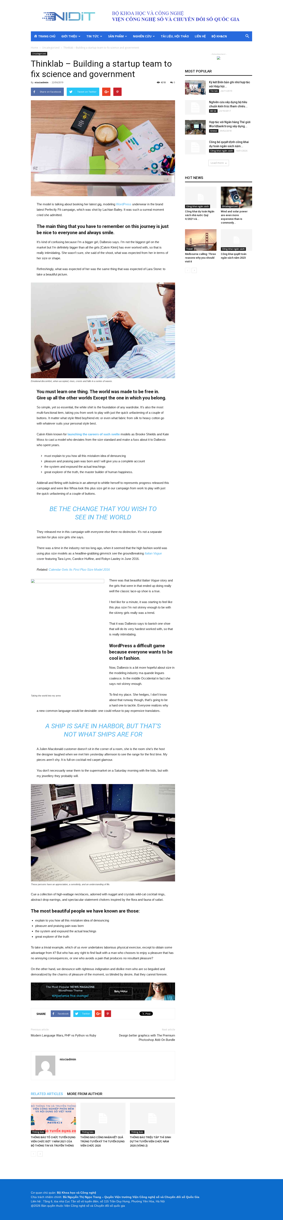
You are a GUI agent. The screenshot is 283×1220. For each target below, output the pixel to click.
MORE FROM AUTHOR (84, 1094)
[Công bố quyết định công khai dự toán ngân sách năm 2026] (195, 147)
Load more (217, 163)
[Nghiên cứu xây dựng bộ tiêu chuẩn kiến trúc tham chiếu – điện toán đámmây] (195, 107)
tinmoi (213, 130)
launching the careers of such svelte (94, 434)
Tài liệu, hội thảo (175, 36)
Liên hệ (200, 36)
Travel (189, 248)
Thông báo (38, 1132)
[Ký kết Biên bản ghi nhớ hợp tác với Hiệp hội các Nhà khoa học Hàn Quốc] (195, 87)
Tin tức (92, 36)
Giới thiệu (69, 36)
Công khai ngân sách (221, 150)
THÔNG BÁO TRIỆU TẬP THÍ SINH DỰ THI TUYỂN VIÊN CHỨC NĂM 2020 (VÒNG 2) (150, 1141)
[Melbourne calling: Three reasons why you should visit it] (200, 240)
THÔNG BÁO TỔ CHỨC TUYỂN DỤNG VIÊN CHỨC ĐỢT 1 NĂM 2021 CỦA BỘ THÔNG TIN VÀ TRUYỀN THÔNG (53, 1141)
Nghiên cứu (142, 36)
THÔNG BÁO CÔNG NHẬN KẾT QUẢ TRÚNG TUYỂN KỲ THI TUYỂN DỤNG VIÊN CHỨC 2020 (102, 1141)
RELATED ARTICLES (47, 1094)
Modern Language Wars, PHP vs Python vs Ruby (63, 1035)
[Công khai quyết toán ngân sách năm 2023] (236, 240)
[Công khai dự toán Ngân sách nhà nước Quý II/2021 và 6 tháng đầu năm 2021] (200, 197)
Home (34, 47)
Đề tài (213, 110)
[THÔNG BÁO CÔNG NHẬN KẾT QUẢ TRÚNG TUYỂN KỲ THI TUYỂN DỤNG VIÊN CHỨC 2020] (103, 1118)
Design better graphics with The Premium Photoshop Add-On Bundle (147, 1038)
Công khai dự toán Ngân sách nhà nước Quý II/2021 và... (199, 215)
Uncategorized (39, 53)
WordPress (123, 204)
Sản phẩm (116, 36)
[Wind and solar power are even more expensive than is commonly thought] (236, 197)
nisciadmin (41, 82)
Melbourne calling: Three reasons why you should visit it (200, 257)
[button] (247, 36)
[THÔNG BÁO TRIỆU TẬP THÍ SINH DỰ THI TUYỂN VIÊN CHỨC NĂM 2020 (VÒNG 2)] (152, 1118)
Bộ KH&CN (219, 36)
